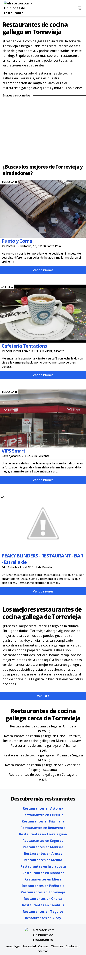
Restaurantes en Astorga (43, 808)
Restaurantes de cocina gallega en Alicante (43, 745)
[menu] (79, 8)
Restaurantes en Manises (43, 847)
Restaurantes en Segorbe (43, 840)
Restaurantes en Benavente (43, 828)
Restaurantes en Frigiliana (43, 821)
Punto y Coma (17, 240)
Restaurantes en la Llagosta (43, 866)
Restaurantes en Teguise (43, 911)
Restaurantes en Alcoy (43, 918)
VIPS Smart (13, 450)
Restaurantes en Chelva (43, 898)
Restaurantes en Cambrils (43, 905)
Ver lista (43, 696)
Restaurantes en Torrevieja (43, 892)
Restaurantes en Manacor (43, 873)
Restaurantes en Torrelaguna (43, 834)
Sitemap (43, 951)
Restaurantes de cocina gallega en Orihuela (43, 726)
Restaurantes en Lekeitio (43, 815)
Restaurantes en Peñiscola (43, 886)
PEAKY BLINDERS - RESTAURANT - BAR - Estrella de (42, 558)
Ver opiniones (43, 270)
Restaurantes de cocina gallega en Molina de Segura (43, 755)
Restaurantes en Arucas (43, 853)
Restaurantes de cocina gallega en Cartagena (43, 774)
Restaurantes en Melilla (43, 860)
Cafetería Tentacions (24, 345)
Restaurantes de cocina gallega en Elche (34, 736)
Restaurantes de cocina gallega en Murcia (34, 741)
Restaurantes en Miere (43, 879)
